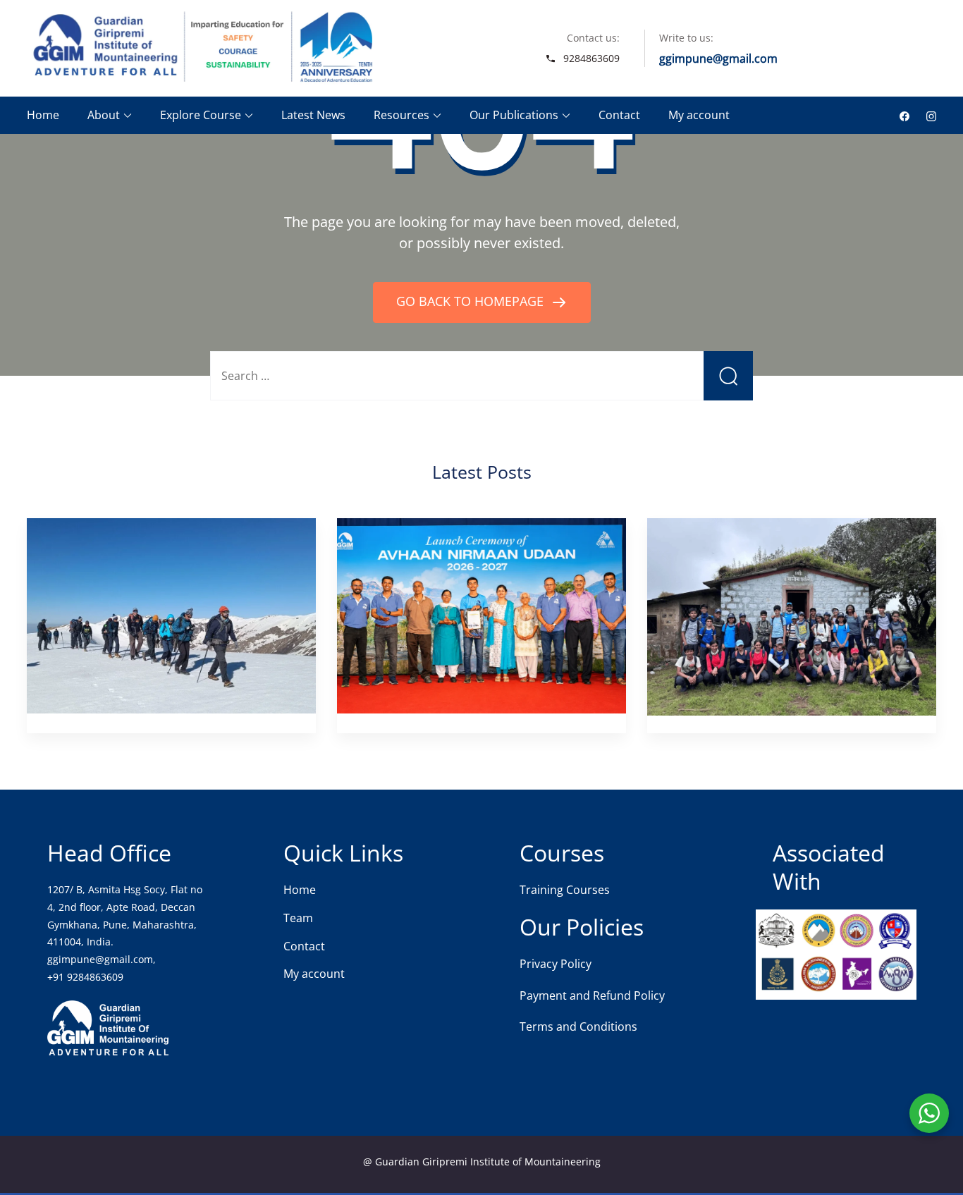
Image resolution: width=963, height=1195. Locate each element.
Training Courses (565, 889)
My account (699, 115)
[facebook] (904, 115)
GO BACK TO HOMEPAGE (471, 301)
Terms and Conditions (578, 1026)
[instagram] (931, 115)
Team (298, 918)
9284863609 (591, 58)
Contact (619, 115)
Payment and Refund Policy (592, 995)
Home (43, 115)
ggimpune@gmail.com (718, 58)
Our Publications (514, 115)
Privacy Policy (555, 964)
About (103, 115)
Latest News (313, 115)
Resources (401, 115)
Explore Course (200, 115)
